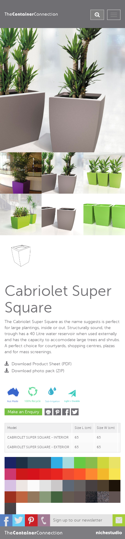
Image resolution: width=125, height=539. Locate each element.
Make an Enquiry (23, 412)
